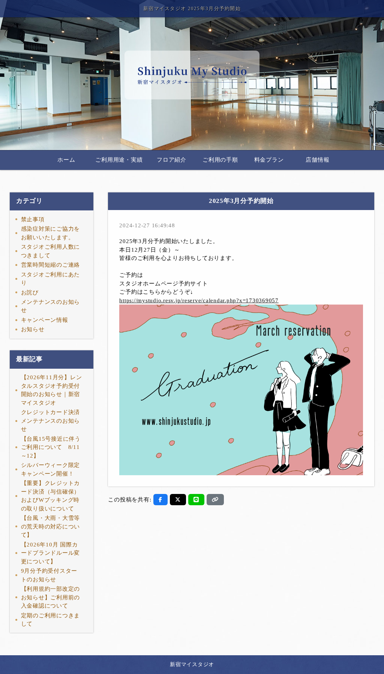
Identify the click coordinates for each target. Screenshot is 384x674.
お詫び (30, 293)
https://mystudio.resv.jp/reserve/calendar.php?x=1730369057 (199, 300)
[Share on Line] (196, 499)
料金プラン (269, 160)
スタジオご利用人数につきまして (50, 251)
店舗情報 (317, 160)
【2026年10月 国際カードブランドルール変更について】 (50, 553)
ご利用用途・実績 (118, 160)
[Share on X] (178, 499)
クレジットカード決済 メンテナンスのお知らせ (50, 420)
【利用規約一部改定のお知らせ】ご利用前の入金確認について (50, 597)
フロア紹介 (171, 160)
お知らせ (33, 329)
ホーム (66, 160)
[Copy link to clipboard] (215, 499)
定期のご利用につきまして (50, 619)
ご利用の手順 (220, 160)
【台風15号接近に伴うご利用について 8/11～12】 (51, 447)
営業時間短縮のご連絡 (50, 265)
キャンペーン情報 (44, 320)
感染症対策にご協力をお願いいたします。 (50, 233)
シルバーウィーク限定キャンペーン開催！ (50, 469)
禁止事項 (33, 219)
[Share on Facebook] (160, 499)
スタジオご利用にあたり (50, 279)
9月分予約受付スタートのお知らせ (49, 575)
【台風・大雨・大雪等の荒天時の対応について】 (50, 526)
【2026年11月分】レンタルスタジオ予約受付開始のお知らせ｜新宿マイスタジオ (51, 390)
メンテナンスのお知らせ (50, 306)
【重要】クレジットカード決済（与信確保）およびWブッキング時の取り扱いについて (50, 496)
